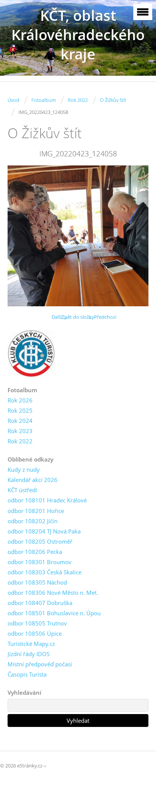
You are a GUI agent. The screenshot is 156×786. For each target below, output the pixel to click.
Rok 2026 (20, 400)
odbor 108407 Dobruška (40, 603)
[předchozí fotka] (19, 235)
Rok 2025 (20, 410)
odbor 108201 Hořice (36, 511)
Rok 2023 (20, 431)
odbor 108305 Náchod (37, 582)
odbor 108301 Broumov (40, 562)
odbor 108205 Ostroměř (40, 541)
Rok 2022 (78, 100)
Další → (59, 316)
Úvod (13, 100)
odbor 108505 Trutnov (37, 623)
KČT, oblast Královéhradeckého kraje (78, 35)
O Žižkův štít (113, 100)
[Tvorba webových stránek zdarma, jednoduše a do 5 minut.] (45, 766)
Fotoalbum (43, 100)
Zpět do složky (78, 316)
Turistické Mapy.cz (31, 643)
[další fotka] (136, 235)
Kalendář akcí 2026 (33, 479)
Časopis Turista (27, 674)
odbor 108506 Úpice (35, 633)
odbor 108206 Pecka (35, 551)
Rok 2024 (20, 420)
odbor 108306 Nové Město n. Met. (53, 592)
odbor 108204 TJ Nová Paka (44, 531)
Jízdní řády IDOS (29, 654)
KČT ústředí (22, 490)
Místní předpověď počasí (40, 664)
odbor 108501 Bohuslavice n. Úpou (54, 613)
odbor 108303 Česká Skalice (44, 572)
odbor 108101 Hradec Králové (47, 500)
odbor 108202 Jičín (33, 521)
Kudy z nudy (24, 469)
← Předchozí (102, 316)
